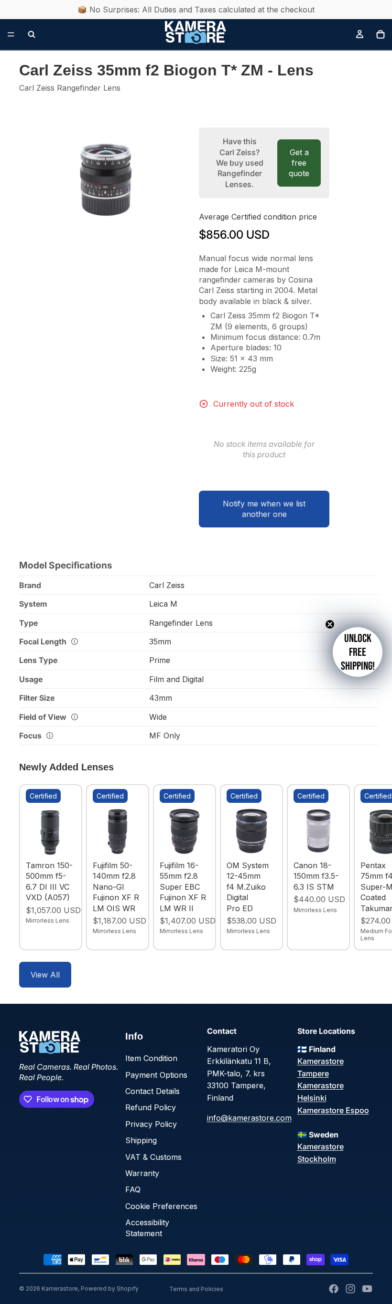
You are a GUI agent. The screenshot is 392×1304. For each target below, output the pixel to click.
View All (45, 974)
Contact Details (152, 1091)
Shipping (141, 1140)
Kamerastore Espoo (333, 1110)
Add (68, 841)
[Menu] (11, 34)
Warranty (142, 1173)
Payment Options (156, 1075)
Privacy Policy (151, 1124)
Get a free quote (299, 163)
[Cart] (380, 34)
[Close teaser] (330, 624)
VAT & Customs (153, 1157)
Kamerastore (60, 1288)
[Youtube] (367, 1288)
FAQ (133, 1189)
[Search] (31, 34)
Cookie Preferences (161, 1206)
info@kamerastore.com (249, 1118)
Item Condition (151, 1058)
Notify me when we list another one (264, 509)
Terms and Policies (196, 1289)
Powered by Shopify (110, 1288)
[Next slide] (362, 867)
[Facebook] (333, 1288)
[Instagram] (350, 1288)
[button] (357, 652)
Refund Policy (150, 1107)
